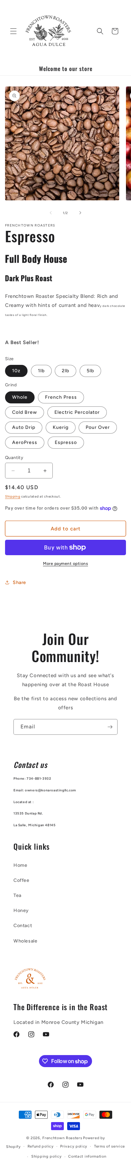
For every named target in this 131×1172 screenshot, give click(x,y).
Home (20, 865)
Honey (21, 910)
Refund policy (41, 1146)
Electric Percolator (77, 412)
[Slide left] (50, 212)
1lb (41, 371)
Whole (20, 397)
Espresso (66, 442)
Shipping (12, 496)
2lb (65, 371)
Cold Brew (24, 412)
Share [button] (19, 582)
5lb (90, 371)
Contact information (87, 1156)
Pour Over (98, 427)
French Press (61, 397)
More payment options (65, 563)
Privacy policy (73, 1146)
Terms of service (109, 1146)
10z (16, 371)
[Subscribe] (109, 727)
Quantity (14, 457)
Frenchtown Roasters (62, 1138)
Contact (22, 925)
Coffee (21, 880)
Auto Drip (23, 427)
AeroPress (24, 442)
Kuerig (61, 427)
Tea (17, 895)
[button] (13, 31)
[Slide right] (80, 212)
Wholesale (25, 941)
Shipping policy (46, 1156)
